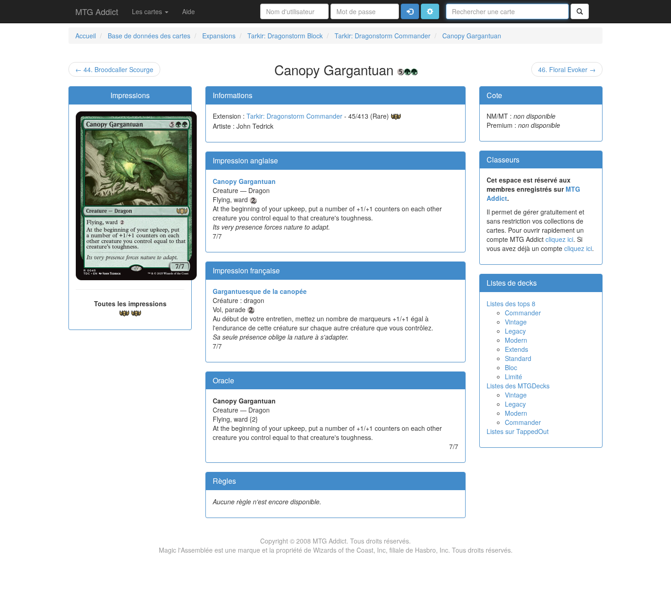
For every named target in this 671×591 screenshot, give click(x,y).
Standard (518, 358)
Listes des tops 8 (511, 303)
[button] (430, 11)
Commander (523, 312)
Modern (516, 340)
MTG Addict (96, 11)
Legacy (515, 330)
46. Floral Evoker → (567, 69)
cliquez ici (559, 239)
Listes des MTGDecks (518, 385)
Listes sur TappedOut (518, 431)
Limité (513, 376)
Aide (188, 11)
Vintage (516, 321)
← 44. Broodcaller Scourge (114, 69)
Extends (516, 349)
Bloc (511, 367)
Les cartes (148, 11)
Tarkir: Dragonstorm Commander (294, 115)
